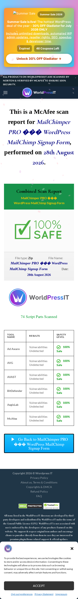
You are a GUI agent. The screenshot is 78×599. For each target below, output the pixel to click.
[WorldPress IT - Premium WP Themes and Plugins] (39, 93)
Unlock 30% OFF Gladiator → (39, 59)
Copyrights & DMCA (39, 487)
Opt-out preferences (22, 594)
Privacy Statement (44, 594)
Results (34, 335)
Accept (39, 585)
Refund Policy (39, 491)
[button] (72, 549)
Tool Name (11, 335)
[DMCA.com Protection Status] (31, 505)
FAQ (39, 496)
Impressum (61, 594)
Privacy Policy (39, 477)
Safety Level (61, 335)
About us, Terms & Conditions (39, 482)
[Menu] (5, 92)
